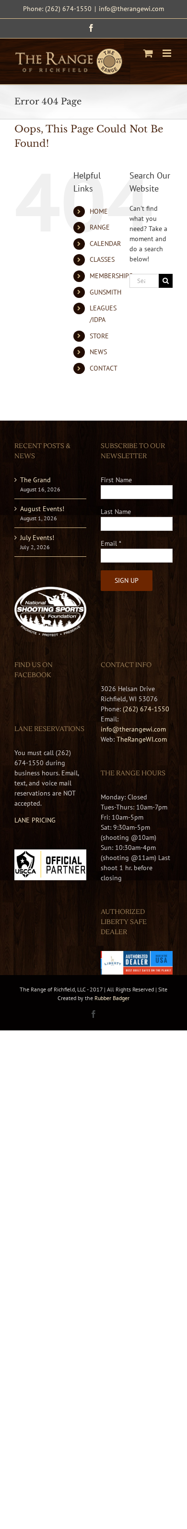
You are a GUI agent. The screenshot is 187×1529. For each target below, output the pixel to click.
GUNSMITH (105, 292)
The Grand (35, 479)
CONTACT (103, 368)
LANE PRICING (35, 820)
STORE (99, 336)
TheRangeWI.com (142, 739)
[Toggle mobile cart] (148, 53)
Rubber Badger (111, 998)
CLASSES (102, 259)
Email (111, 543)
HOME (99, 211)
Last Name (116, 511)
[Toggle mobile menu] (168, 53)
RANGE (100, 227)
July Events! (37, 537)
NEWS (98, 351)
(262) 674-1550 (146, 709)
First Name (116, 479)
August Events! (42, 508)
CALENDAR (105, 243)
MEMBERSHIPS (111, 275)
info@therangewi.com (131, 8)
